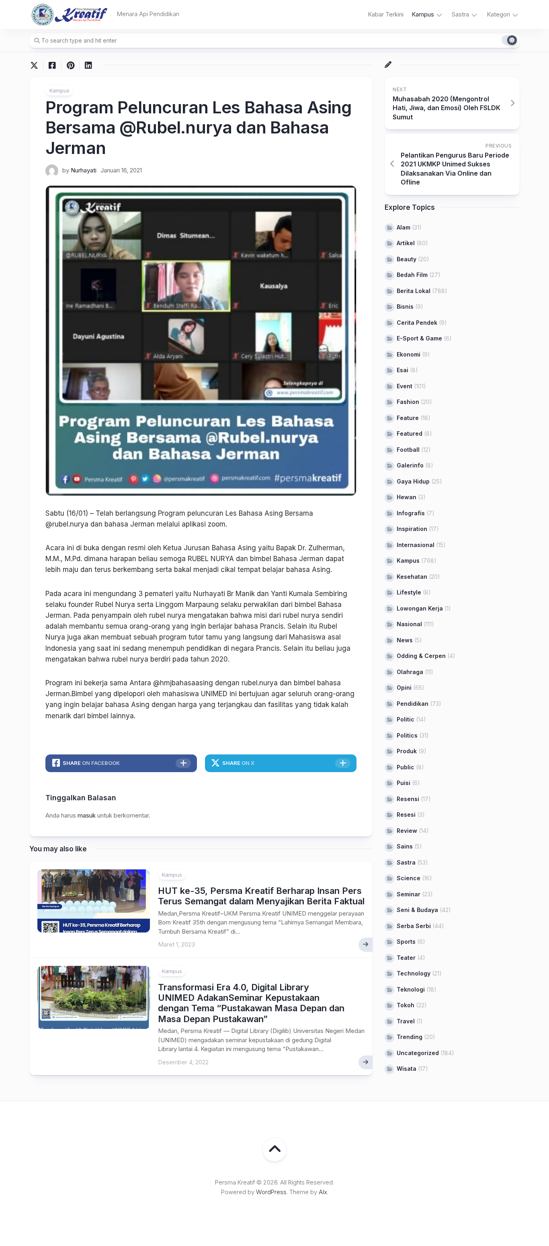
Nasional (409, 624)
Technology (413, 973)
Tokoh (405, 1005)
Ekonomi (408, 354)
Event (404, 386)
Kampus (423, 14)
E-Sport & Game (419, 338)
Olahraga (410, 671)
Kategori (498, 14)
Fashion (408, 401)
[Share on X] (36, 65)
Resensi (408, 798)
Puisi (403, 782)
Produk (407, 751)
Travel (406, 1021)
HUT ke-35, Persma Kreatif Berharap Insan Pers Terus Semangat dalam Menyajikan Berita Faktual (261, 895)
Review (407, 830)
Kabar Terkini (386, 14)
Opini (404, 687)
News (405, 640)
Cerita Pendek (417, 322)
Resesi (406, 814)
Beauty (406, 259)
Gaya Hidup (413, 481)
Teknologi (411, 989)
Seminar (408, 894)
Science (408, 878)
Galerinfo (410, 465)
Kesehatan (412, 576)
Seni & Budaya (417, 909)
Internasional (415, 544)
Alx (323, 1192)
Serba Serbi (414, 925)
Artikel (406, 243)
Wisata (406, 1068)
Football (408, 449)
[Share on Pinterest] (70, 65)
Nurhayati (83, 170)
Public (405, 767)
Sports (406, 941)
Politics (407, 735)
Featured (409, 433)
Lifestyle (409, 592)
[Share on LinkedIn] (88, 65)
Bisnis (405, 306)
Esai (402, 370)
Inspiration (412, 528)
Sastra (460, 14)
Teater (406, 957)
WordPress (271, 1192)
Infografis (411, 513)
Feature (408, 417)
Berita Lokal (413, 290)
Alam (403, 227)
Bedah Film (412, 274)
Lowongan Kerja (420, 608)
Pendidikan (412, 703)
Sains (405, 846)
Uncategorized (418, 1052)
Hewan (406, 497)
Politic (405, 719)
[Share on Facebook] (52, 65)
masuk (87, 815)
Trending (409, 1036)
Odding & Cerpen (421, 655)
